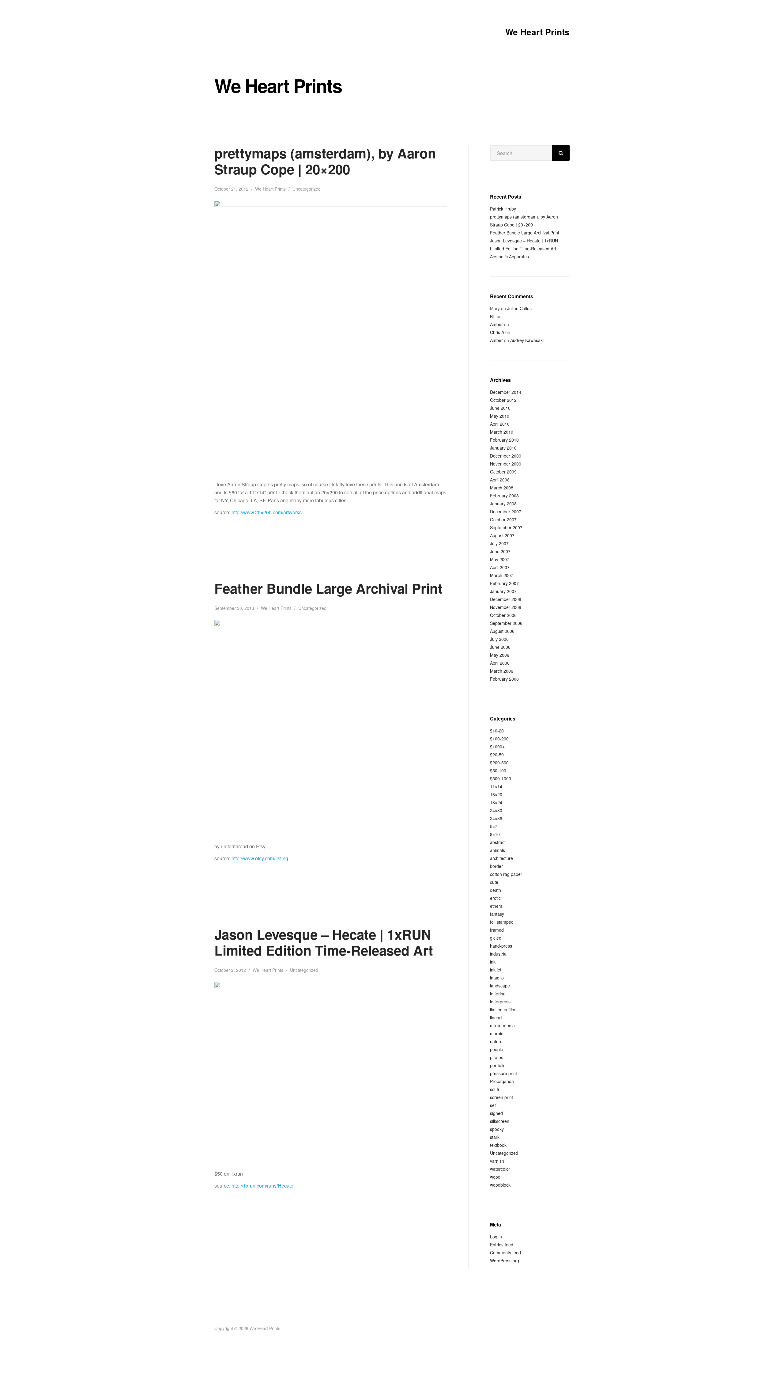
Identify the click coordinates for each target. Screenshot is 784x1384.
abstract (498, 842)
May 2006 (499, 655)
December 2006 (505, 599)
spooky (497, 1129)
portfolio (498, 1065)
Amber (496, 324)
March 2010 (501, 432)
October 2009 (503, 472)
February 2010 (504, 440)
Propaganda (502, 1081)
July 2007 (499, 543)
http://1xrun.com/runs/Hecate (262, 1185)
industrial (498, 954)
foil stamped (502, 922)
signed (496, 1113)
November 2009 (505, 464)
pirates (496, 1057)
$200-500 (499, 762)
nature (496, 1041)
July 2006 (499, 639)
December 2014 (505, 392)
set (493, 1105)
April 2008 (500, 480)
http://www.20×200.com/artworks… (269, 512)
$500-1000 (500, 778)
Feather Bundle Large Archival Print (328, 588)
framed (497, 930)
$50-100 (498, 770)
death (495, 890)
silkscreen (499, 1121)
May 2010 (499, 416)
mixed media (502, 1025)
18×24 (496, 802)
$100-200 (499, 739)
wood (495, 1177)
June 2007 (500, 551)
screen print (501, 1097)
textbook (498, 1145)
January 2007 (503, 591)
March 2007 (501, 575)
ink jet (495, 970)
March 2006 (501, 671)
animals (497, 850)
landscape (500, 986)
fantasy (497, 914)
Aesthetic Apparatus (509, 256)
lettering (498, 993)
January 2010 (503, 448)
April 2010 (500, 424)
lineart (496, 1017)
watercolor (500, 1169)
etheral (496, 906)
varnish (497, 1161)
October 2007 (503, 519)
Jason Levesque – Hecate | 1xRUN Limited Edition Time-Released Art (323, 942)
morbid (496, 1033)
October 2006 (503, 615)
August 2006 (502, 631)
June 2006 (500, 647)
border (496, 866)
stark (494, 1137)
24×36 (496, 818)
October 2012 (503, 400)
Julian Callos (519, 308)
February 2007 (504, 583)
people (496, 1049)
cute (494, 882)
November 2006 (505, 607)
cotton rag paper (506, 874)
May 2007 (499, 559)
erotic (495, 898)
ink (493, 962)
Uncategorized (306, 189)
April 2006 (500, 663)
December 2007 (505, 511)
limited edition (503, 1009)
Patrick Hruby (503, 209)
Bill (493, 316)
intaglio (497, 978)
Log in (496, 1237)
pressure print (503, 1073)
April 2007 (500, 567)
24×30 (496, 810)
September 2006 (506, 623)
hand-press (501, 946)
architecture (501, 858)
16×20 (496, 794)
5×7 (493, 826)
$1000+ (497, 746)
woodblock (500, 1185)
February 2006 (504, 679)
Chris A (497, 332)
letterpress (500, 1001)
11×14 (496, 786)
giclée (495, 938)
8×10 (495, 834)
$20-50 (497, 754)
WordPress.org (504, 1260)
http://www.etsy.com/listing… (262, 858)
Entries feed (501, 1244)
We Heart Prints (537, 31)
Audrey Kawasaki (527, 340)
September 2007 (506, 527)
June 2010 (500, 408)
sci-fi (494, 1089)
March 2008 (501, 488)
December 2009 (505, 456)
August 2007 (502, 535)
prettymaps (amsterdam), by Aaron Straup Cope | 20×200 (325, 161)
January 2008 (503, 503)
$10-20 (497, 731)
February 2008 (504, 495)
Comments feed (505, 1252)
